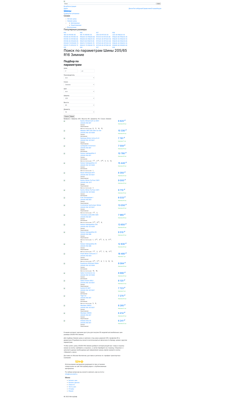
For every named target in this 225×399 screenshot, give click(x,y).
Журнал (140, 8)
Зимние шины (72, 21)
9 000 (122, 180)
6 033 (122, 197)
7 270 (121, 296)
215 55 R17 (102, 37)
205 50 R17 (100, 35)
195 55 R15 (69, 39)
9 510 (121, 232)
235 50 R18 (118, 39)
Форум (159, 8)
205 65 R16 (86, 39)
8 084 (122, 263)
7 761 (121, 138)
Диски (131, 8)
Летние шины (72, 19)
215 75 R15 (69, 45)
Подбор (66, 13)
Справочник (147, 8)
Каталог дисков (74, 382)
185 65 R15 (69, 37)
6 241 (121, 320)
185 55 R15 (67, 35)
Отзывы (154, 8)
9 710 (121, 190)
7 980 (122, 215)
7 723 (121, 288)
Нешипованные (76, 25)
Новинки (76, 13)
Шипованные (75, 23)
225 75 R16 (86, 45)
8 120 (121, 280)
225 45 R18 (116, 35)
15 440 (122, 163)
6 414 (121, 313)
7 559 (121, 146)
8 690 (122, 273)
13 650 (122, 224)
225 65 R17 (102, 43)
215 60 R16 (86, 41)
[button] (79, 63)
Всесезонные (71, 27)
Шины (66, 8)
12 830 (122, 244)
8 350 (122, 172)
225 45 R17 (102, 39)
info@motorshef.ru (71, 374)
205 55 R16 (86, 37)
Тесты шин (72, 387)
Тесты (71, 13)
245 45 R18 (118, 43)
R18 (113, 32)
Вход (65, 6)
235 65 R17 (102, 45)
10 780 (122, 153)
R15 (65, 32)
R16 (81, 32)
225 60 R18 (118, 37)
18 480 (122, 253)
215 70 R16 (86, 43)
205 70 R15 (70, 43)
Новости (72, 384)
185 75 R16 (83, 35)
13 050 (122, 205)
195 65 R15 (69, 41)
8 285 (122, 305)
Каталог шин (73, 380)
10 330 (122, 130)
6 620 (122, 121)
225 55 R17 (102, 41)
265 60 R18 (118, 45)
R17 (97, 32)
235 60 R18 (118, 41)
